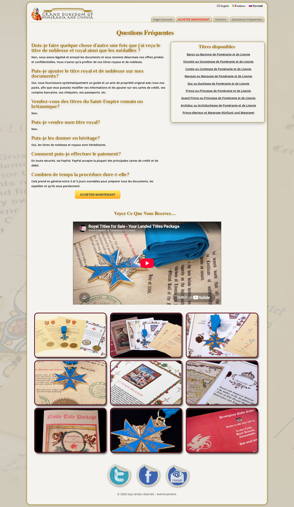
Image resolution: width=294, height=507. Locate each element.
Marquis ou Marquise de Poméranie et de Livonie (218, 76)
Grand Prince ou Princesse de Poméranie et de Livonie (218, 98)
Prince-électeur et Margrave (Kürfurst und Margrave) (218, 112)
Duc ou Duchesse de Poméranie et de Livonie (218, 83)
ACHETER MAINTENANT (194, 19)
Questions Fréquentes (247, 19)
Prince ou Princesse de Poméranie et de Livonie (218, 91)
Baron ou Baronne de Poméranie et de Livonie (218, 54)
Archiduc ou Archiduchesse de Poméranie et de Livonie (218, 105)
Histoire (220, 19)
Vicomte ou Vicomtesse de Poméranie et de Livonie (218, 61)
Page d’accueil (162, 19)
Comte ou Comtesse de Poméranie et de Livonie (218, 69)
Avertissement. (167, 494)
